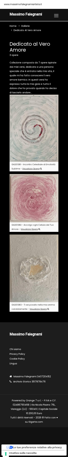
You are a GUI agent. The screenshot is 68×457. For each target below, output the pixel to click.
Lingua (13, 363)
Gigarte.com (35, 421)
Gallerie (25, 26)
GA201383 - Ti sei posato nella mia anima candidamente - (33, 306)
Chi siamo (15, 349)
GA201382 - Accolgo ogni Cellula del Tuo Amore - (33, 227)
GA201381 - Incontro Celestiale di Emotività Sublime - (33, 166)
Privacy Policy (17, 354)
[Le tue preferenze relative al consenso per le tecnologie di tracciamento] (6, 454)
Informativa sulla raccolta (20, 453)
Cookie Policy (17, 358)
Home (13, 26)
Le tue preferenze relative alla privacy (37, 447)
